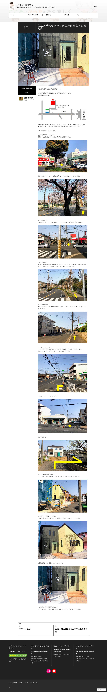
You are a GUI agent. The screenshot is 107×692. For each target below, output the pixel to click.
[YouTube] (54, 671)
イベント (32, 682)
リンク (20, 682)
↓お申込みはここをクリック (16, 651)
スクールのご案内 (33, 15)
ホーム (12, 15)
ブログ (26, 92)
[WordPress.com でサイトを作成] (9, 687)
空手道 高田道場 (25, 5)
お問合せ (66, 15)
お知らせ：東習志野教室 (26, 88)
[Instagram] (48, 671)
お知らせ (48, 15)
